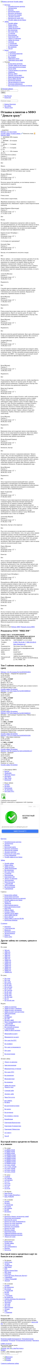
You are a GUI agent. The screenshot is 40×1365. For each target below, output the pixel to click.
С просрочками (13, 45)
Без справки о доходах (11, 1116)
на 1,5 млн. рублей (10, 1166)
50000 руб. (7, 970)
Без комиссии (8, 1297)
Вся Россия (8, 96)
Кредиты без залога (10, 1220)
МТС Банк (7, 1272)
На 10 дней (8, 985)
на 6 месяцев (8, 1180)
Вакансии (7, 930)
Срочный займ (9, 1090)
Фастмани (7, 776)
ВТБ (5, 1269)
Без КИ (6, 1210)
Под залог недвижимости (12, 1047)
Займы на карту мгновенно (13, 1010)
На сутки (7, 978)
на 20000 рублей (9, 1150)
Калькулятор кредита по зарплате (15, 898)
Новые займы (12, 25)
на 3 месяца (8, 1178)
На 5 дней (7, 982)
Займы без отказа (13, 40)
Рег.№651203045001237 (24, 751)
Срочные (11, 42)
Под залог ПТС (13, 31)
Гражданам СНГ (13, 37)
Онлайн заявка (18, 1)
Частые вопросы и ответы (16, 82)
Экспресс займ (9, 1094)
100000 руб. (8, 972)
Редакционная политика (24, 1340)
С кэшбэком (12, 52)
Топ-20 (10, 48)
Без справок (12, 57)
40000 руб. (7, 969)
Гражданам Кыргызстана (12, 1122)
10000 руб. (7, 960)
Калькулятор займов (10, 895)
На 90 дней (8, 995)
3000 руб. (7, 955)
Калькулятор (8, 1241)
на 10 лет (7, 1188)
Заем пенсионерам (10, 1065)
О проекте (4, 923)
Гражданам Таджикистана (12, 1126)
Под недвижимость (10, 1246)
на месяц (7, 1176)
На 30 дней (8, 992)
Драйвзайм (7, 773)
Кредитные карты (14, 11)
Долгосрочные (9, 880)
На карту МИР (9, 1020)
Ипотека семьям (9, 1230)
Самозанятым (8, 888)
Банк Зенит (8, 1267)
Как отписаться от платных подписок (20, 85)
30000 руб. (7, 967)
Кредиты (7, 5)
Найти (3, 92)
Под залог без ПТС (10, 1040)
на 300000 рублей (10, 1160)
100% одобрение (9, 885)
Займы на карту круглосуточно (14, 1012)
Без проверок (12, 47)
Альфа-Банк (8, 1265)
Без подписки (8, 1112)
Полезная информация (15, 84)
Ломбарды (11, 72)
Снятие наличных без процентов (14, 1299)
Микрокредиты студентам (12, 1068)
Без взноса (7, 1211)
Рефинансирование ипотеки (13, 1235)
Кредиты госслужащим (11, 1226)
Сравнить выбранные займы (10, 1363)
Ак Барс (7, 1264)
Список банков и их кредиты (17, 70)
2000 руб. (7, 953)
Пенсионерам (12, 35)
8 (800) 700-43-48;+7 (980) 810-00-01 (24, 642)
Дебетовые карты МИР (15, 60)
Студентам (11, 33)
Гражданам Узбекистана (12, 1129)
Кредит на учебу (9, 1228)
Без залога (7, 1109)
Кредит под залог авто (11, 1225)
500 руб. (7, 950)
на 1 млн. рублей (9, 1165)
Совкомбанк (8, 1277)
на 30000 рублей (9, 1151)
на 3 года (7, 1185)
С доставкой (12, 55)
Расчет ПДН (12, 68)
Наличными (8, 788)
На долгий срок (9, 1000)
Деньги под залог (10, 1236)
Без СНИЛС (8, 1100)
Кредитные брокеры (14, 80)
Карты (6, 50)
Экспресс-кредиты (14, 16)
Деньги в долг (8, 1087)
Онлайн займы (13, 23)
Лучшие (7, 1309)
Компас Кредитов (10, 104)
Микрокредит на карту (11, 1037)
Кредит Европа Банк (11, 1270)
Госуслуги (7, 1250)
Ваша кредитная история (16, 77)
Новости (7, 935)
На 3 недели (8, 990)
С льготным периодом (15, 53)
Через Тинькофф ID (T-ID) (12, 1022)
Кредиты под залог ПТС (16, 18)
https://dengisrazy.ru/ (19, 644)
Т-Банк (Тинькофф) (10, 1279)
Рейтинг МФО (12, 74)
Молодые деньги (9, 774)
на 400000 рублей (10, 1161)
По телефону (8, 1044)
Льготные (7, 1302)
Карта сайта (8, 936)
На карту (7, 786)
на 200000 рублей (10, 1158)
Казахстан (7, 97)
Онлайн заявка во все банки (17, 20)
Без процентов (12, 30)
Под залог (7, 1050)
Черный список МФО (15, 75)
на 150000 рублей (10, 1156)
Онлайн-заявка (5, 689)
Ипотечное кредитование (12, 1218)
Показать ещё (5, 625)
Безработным (8, 1119)
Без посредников (9, 887)
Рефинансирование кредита (13, 1233)
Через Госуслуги (9, 882)
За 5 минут (7, 1132)
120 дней (7, 1304)
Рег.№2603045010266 (24, 735)
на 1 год (7, 1181)
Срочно (6, 1294)
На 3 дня (7, 980)
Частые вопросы (9, 933)
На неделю (7, 983)
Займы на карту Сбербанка (13, 1008)
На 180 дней (8, 997)
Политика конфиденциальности (11, 1339)
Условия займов (16, 133)
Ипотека (11, 10)
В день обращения (10, 855)
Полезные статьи (9, 931)
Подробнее (14, 689)
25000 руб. (7, 965)
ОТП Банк (7, 1274)
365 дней (7, 1305)
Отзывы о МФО (9, 912)
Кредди (6, 771)
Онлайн (6, 784)
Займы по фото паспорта (12, 1030)
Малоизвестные (9, 1079)
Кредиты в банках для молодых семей (16, 1216)
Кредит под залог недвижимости (14, 1221)
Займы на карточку (10, 1007)
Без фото (7, 1102)
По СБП (7, 1018)
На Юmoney (8, 1017)
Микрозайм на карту (11, 1033)
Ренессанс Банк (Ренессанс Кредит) (15, 1275)
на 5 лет (6, 1186)
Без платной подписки (11, 1027)
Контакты (7, 926)
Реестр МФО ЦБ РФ (14, 79)
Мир (5, 1310)
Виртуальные (8, 1307)
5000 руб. (7, 958)
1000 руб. (7, 952)
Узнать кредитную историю (17, 67)
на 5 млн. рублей (9, 1172)
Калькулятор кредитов (15, 63)
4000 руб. (7, 957)
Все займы (7, 106)
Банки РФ (7, 901)
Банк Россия (8, 1193)
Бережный (7, 780)
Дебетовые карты (13, 58)
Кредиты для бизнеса (15, 13)
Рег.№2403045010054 (24, 672)
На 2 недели (8, 987)
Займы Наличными (14, 28)
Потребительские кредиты (16, 6)
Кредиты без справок (15, 15)
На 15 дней (8, 988)
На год (6, 998)
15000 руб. (7, 962)
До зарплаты (8, 789)
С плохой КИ (12, 43)
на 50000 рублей (9, 1153)
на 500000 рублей (10, 1163)
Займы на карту (13, 26)
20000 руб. (7, 963)
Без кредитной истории (11, 1105)
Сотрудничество (9, 928)
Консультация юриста (11, 905)
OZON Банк (8, 1262)
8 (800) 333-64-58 (6, 1343)
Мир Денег (8, 778)
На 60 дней (8, 993)
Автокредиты (12, 8)
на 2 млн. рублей (9, 1168)
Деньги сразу (8, 107)
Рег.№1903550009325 (24, 691)
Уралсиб (7, 1280)
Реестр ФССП (8, 917)
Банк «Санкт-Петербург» (12, 1195)
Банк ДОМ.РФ (9, 1196)
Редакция (12, 1340)
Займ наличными (9, 1013)
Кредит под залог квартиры (13, 1223)
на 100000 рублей (10, 1155)
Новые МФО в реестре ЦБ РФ (14, 918)
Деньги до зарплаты (14, 38)
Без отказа (7, 1206)
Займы (6, 21)
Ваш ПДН (7, 908)
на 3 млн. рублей (9, 1170)
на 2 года (7, 1183)
